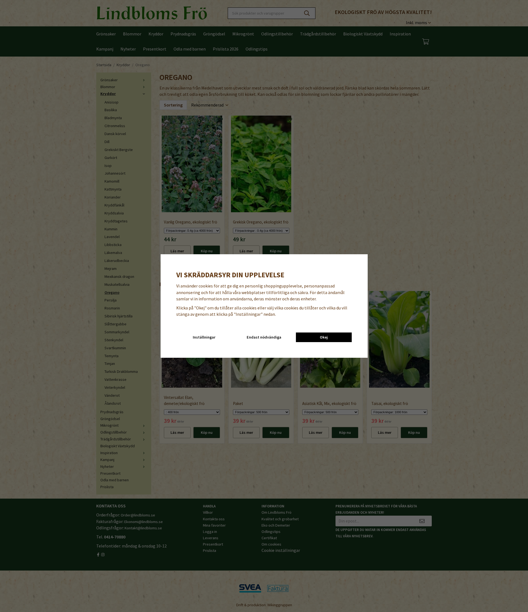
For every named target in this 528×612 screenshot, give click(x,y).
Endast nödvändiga (264, 337)
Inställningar (204, 337)
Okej (324, 337)
